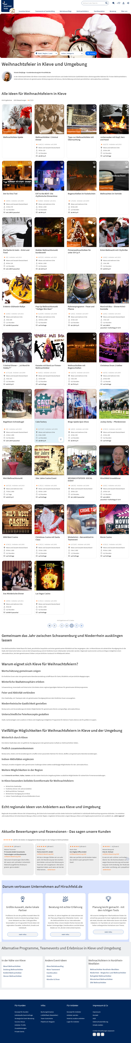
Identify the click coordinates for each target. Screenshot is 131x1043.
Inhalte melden (98, 1025)
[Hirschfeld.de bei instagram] (98, 1034)
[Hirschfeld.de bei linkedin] (102, 1034)
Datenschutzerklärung (100, 1022)
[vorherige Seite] (55, 626)
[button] (127, 859)
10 (67, 626)
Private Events (19, 1032)
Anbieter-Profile (20, 1025)
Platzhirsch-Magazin (48, 1022)
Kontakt (95, 1015)
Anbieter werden (72, 1015)
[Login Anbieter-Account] (128, 3)
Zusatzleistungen (21, 1028)
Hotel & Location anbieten (76, 1018)
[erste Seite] (50, 626)
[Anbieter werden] (123, 3)
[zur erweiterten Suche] (113, 3)
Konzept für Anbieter (74, 1012)
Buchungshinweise (47, 1012)
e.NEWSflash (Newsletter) (49, 1015)
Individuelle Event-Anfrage (24, 1015)
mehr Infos (22, 934)
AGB (94, 1018)
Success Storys (20, 1022)
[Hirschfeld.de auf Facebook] (94, 1034)
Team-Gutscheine (47, 1018)
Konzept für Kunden (21, 1012)
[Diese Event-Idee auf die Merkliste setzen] (29, 106)
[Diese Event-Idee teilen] (29, 110)
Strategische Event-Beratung (24, 1018)
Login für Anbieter (73, 1022)
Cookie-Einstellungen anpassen (103, 1031)
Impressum (97, 1012)
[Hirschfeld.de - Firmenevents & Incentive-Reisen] (7, 6)
